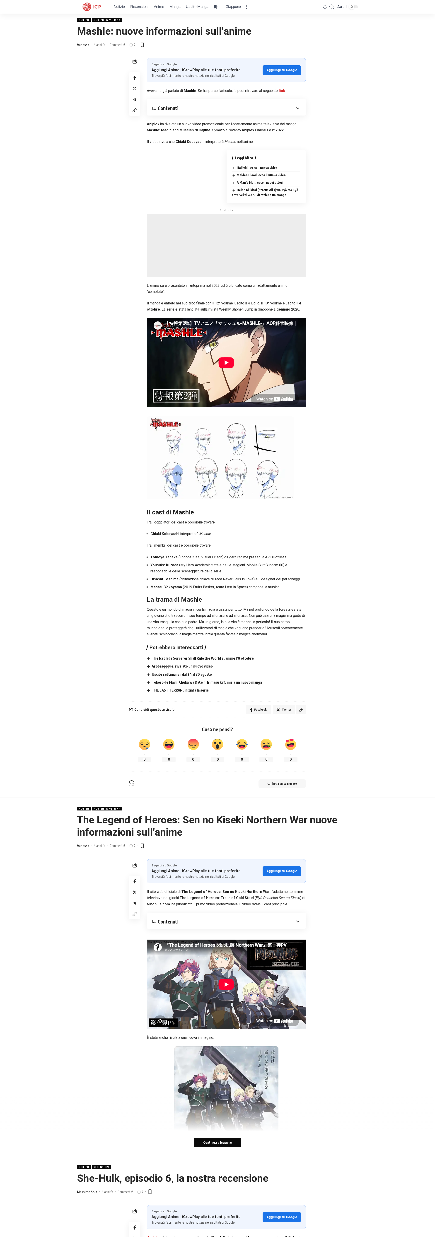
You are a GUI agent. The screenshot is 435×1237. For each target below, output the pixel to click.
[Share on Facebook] (134, 77)
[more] (247, 7)
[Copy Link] (134, 110)
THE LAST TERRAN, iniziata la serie (180, 690)
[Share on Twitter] (134, 88)
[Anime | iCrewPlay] (91, 7)
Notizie (84, 20)
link (282, 91)
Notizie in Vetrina (107, 20)
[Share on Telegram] (134, 99)
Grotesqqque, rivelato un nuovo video (182, 666)
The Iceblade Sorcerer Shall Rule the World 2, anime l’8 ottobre (203, 658)
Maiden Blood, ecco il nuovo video (261, 175)
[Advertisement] (226, 245)
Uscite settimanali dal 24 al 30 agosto (182, 674)
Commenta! (117, 45)
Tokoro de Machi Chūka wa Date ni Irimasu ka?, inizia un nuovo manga (207, 682)
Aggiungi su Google (281, 70)
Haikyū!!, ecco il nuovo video (257, 168)
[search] (331, 7)
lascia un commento (284, 783)
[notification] (325, 7)
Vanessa (83, 45)
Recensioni (102, 1167)
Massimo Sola (87, 1192)
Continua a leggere (217, 1142)
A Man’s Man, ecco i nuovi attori (260, 182)
